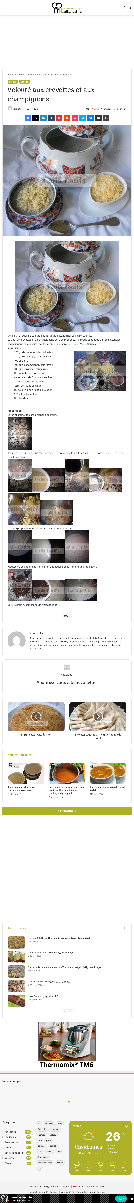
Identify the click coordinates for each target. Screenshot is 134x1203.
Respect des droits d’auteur (43, 1192)
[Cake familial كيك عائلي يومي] (16, 1001)
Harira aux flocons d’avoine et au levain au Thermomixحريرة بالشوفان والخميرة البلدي (66, 790)
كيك (39, 1168)
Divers (7, 1163)
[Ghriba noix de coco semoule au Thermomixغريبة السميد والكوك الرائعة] (16, 971)
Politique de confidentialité (72, 1192)
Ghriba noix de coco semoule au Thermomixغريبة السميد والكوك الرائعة (64, 967)
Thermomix (10, 1137)
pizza (48, 1140)
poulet (53, 1146)
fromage (41, 1135)
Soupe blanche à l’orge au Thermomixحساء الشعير (21, 788)
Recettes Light (12, 1142)
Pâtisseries (10, 1131)
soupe (49, 1151)
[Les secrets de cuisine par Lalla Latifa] (67, 7)
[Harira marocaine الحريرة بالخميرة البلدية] (108, 773)
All (67, 615)
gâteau (53, 1135)
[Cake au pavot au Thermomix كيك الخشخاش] (16, 957)
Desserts (9, 1158)
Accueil (13, 74)
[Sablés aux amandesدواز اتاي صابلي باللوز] (16, 986)
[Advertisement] (67, 42)
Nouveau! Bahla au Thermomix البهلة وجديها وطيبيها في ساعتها (59, 938)
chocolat (55, 1129)
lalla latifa (18, 109)
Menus (22, 74)
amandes (49, 1123)
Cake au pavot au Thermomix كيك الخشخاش (50, 953)
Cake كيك (42, 1129)
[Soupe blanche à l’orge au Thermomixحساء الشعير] (26, 773)
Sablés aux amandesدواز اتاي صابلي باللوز (49, 982)
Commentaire (67, 810)
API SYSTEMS (97, 1186)
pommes (41, 1146)
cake (60, 1123)
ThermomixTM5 (45, 1162)
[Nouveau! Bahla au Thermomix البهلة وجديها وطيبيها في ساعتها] (16, 942)
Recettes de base (13, 1152)
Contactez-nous (97, 1192)
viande (60, 1162)
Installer (121, 1198)
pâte (40, 1151)
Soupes (24, 81)
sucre (59, 1151)
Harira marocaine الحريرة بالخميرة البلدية (107, 788)
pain (40, 1140)
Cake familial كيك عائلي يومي (43, 996)
